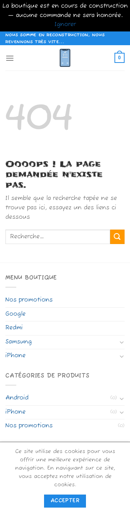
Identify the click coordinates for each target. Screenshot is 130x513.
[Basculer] (122, 342)
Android (17, 398)
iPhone (15, 355)
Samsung (18, 342)
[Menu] (9, 58)
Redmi (14, 328)
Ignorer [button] (65, 24)
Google (15, 314)
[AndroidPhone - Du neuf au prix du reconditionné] (65, 57)
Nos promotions (29, 300)
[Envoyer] (117, 237)
